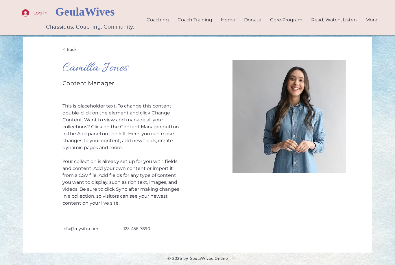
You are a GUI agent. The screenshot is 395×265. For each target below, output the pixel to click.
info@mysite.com (80, 228)
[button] (334, 19)
